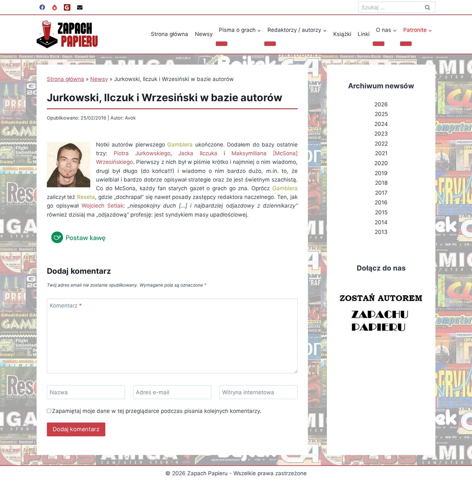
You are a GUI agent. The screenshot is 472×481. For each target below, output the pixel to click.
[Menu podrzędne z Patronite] (406, 43)
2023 (381, 133)
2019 (381, 173)
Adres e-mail (152, 392)
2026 (381, 104)
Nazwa (59, 392)
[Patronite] (54, 7)
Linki (364, 34)
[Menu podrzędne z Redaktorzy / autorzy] (270, 43)
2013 (381, 232)
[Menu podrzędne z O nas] (378, 43)
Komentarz (66, 305)
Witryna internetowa (248, 392)
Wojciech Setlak (102, 205)
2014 (381, 222)
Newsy (204, 34)
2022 (381, 143)
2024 (381, 124)
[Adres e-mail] (79, 7)
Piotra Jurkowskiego (142, 153)
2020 (381, 163)
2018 (381, 183)
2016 (381, 202)
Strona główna (169, 34)
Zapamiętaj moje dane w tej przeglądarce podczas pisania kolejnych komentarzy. (156, 411)
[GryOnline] (67, 7)
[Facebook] (42, 7)
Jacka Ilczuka (197, 153)
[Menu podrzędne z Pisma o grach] (221, 43)
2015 (381, 212)
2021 (381, 153)
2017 (381, 193)
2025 (381, 114)
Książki (342, 34)
